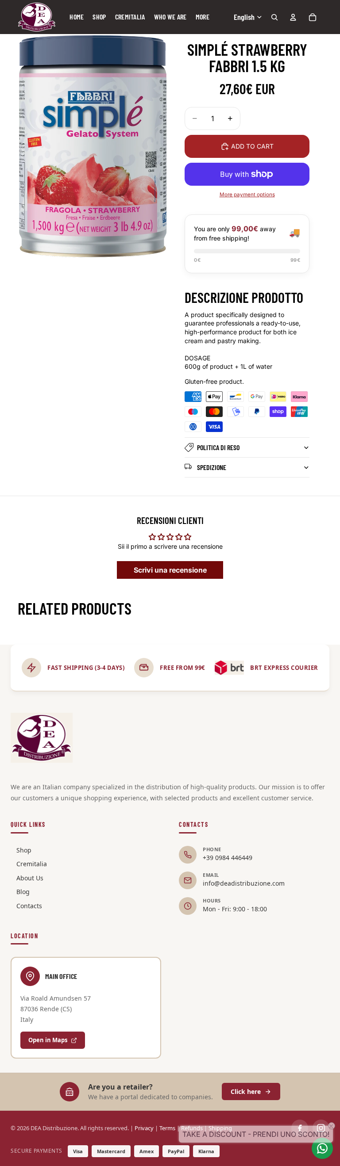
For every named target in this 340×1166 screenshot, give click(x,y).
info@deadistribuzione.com (244, 883)
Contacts (29, 906)
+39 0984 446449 (227, 857)
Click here (246, 1091)
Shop (23, 850)
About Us (29, 878)
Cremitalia (31, 864)
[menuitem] (202, 17)
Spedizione (211, 467)
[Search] (274, 17)
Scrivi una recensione (170, 570)
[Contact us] (322, 1148)
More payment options (247, 194)
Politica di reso (218, 447)
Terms (167, 1128)
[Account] (293, 17)
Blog (23, 891)
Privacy (144, 1128)
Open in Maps (47, 1040)
